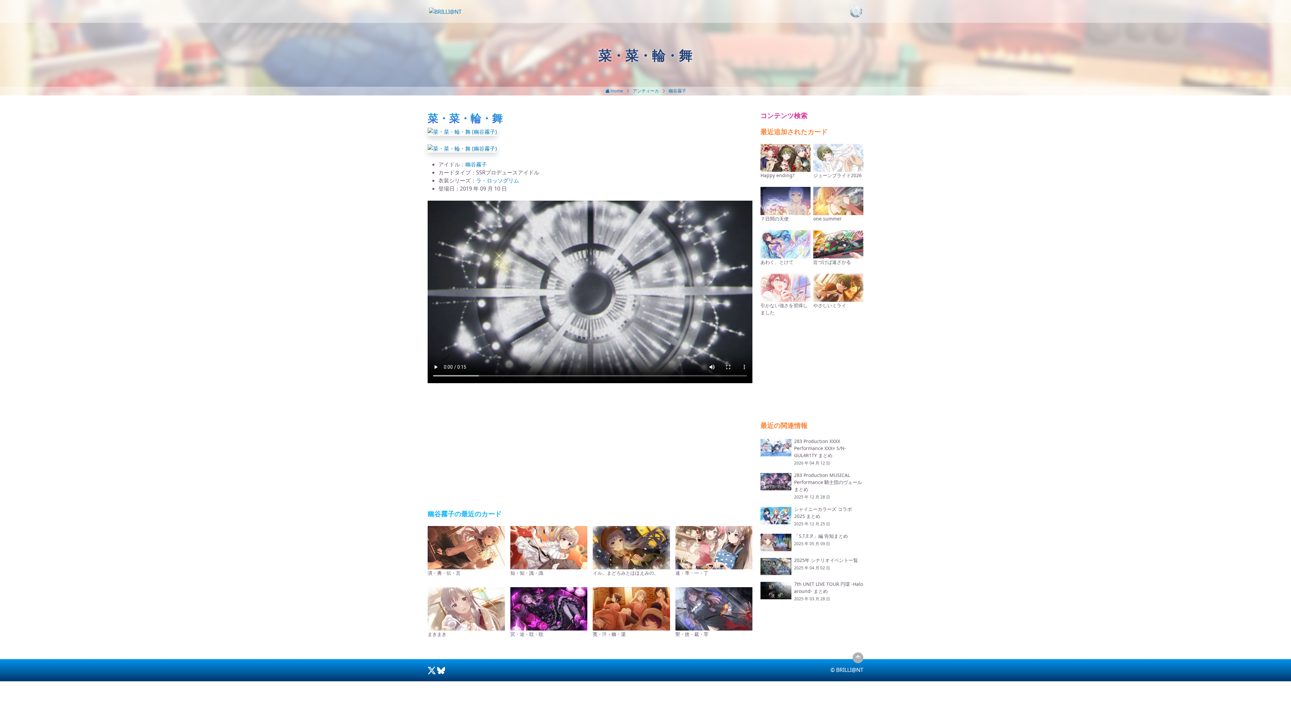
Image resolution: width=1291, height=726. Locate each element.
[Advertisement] (590, 447)
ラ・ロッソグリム (497, 180)
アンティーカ (646, 91)
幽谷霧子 (677, 91)
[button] (462, 131)
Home (616, 91)
